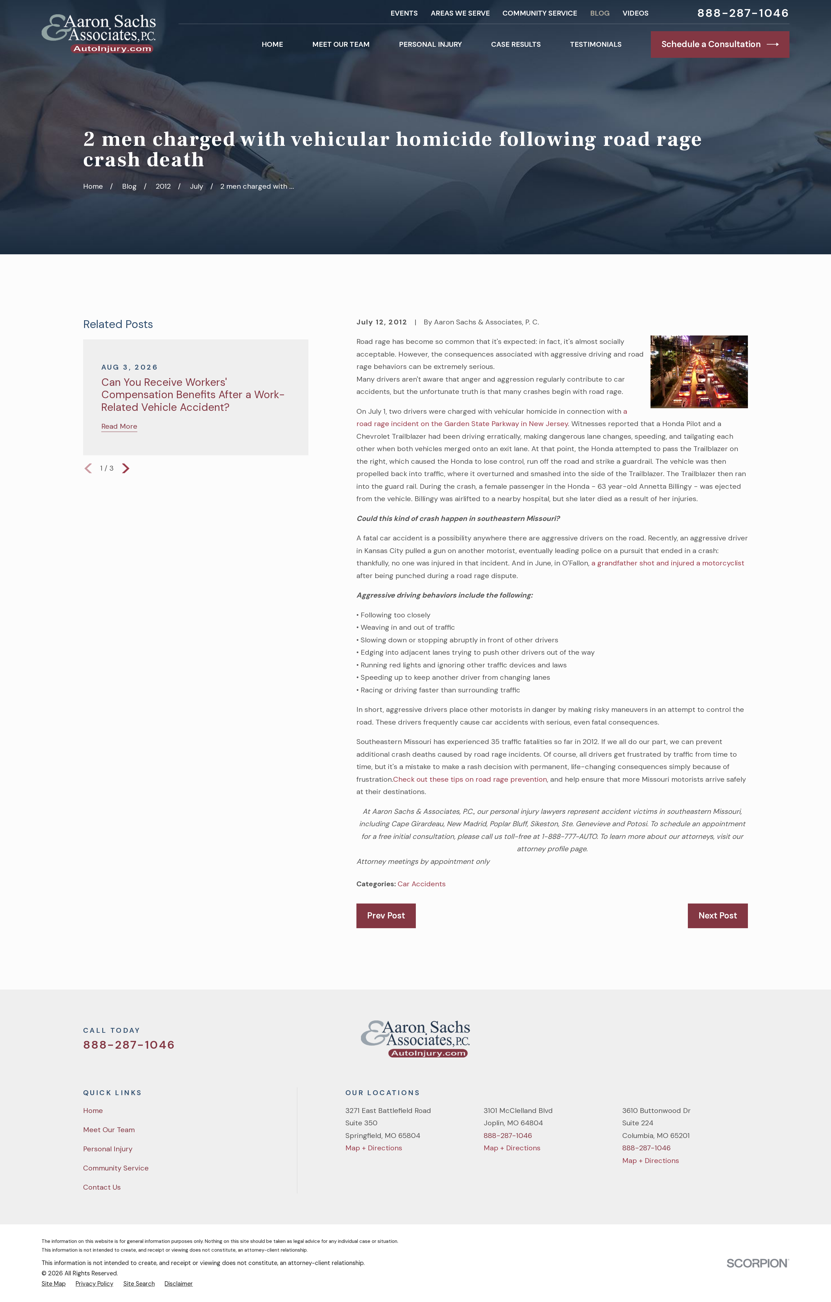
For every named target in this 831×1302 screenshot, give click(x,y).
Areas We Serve (460, 13)
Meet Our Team (109, 1129)
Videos (636, 13)
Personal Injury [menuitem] (430, 44)
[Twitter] (675, 1042)
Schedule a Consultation (711, 44)
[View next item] (126, 468)
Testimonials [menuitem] (596, 44)
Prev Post (386, 915)
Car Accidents (422, 884)
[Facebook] (697, 1042)
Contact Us (102, 1187)
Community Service (539, 13)
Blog (600, 13)
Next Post (718, 915)
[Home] (99, 33)
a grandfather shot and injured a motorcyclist (667, 563)
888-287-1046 (743, 13)
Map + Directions (373, 1148)
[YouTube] (720, 1042)
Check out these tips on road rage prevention (470, 779)
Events (404, 13)
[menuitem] (54, 1284)
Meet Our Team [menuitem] (341, 44)
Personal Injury (107, 1149)
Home (93, 1110)
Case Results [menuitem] (516, 44)
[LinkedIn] (743, 1042)
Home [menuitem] (272, 44)
